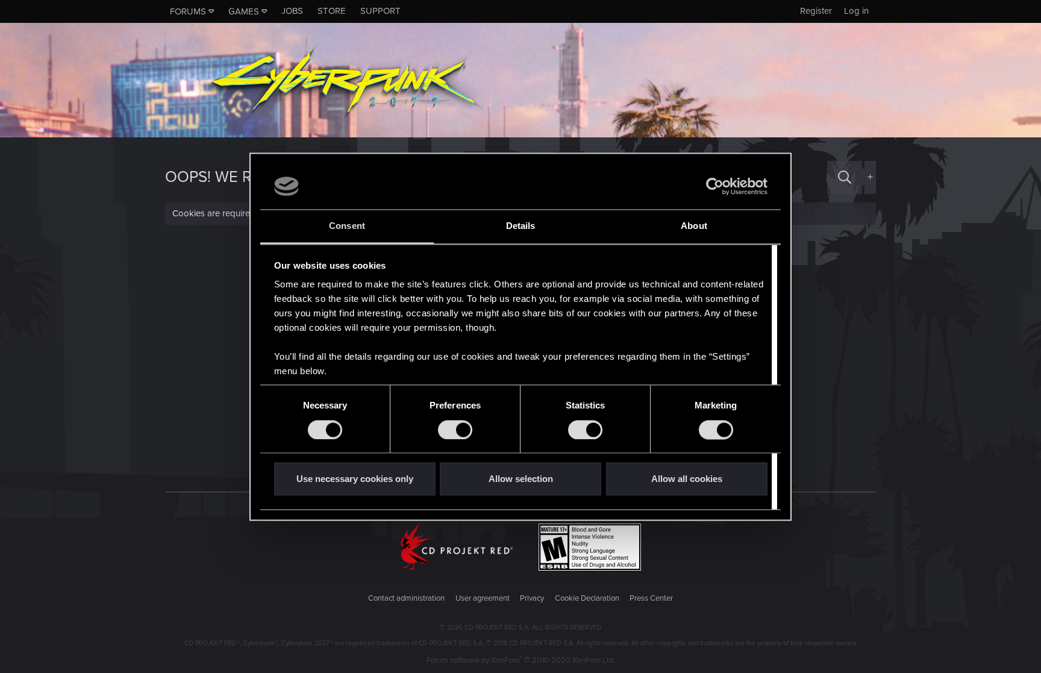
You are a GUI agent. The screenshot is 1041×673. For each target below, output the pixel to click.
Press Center (651, 598)
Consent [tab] (347, 226)
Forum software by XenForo (521, 660)
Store (331, 10)
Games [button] (243, 11)
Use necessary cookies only (354, 479)
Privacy (532, 598)
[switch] (455, 429)
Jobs (292, 10)
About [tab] (694, 226)
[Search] (844, 177)
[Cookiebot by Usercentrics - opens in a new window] (714, 186)
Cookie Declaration (587, 598)
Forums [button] (188, 11)
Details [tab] (521, 226)
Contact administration (406, 598)
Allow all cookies (686, 479)
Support (380, 10)
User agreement (482, 598)
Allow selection (521, 479)
